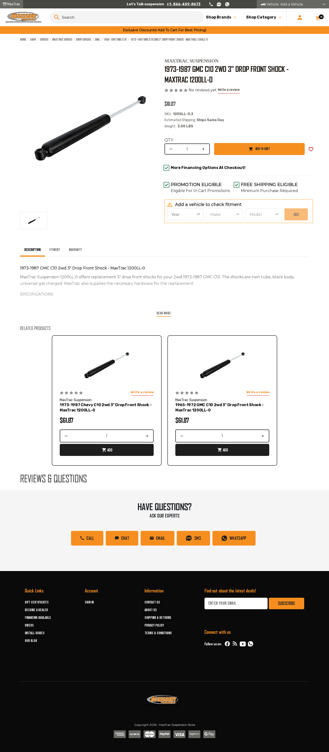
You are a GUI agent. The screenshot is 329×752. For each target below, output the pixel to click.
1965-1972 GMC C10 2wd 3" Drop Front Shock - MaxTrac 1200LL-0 (219, 407)
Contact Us (152, 602)
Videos (29, 625)
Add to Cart (242, 151)
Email (160, 538)
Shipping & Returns (158, 617)
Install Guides (35, 633)
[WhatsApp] (250, 644)
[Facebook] (227, 643)
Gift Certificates (37, 602)
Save (311, 149)
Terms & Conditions (158, 633)
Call (90, 538)
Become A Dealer (36, 610)
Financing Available (38, 617)
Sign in (89, 602)
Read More (164, 313)
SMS (197, 538)
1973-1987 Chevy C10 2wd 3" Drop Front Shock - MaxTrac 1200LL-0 (106, 407)
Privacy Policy (154, 625)
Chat (125, 538)
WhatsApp (238, 538)
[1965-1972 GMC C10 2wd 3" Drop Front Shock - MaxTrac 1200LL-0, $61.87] (222, 365)
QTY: (168, 140)
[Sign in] (300, 17)
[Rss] (235, 643)
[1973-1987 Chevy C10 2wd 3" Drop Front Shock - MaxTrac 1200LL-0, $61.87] (107, 365)
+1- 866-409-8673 (183, 4)
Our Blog (31, 641)
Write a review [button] (229, 90)
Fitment (54, 250)
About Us (151, 610)
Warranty (75, 250)
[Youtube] (243, 643)
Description (32, 250)
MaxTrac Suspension (191, 60)
